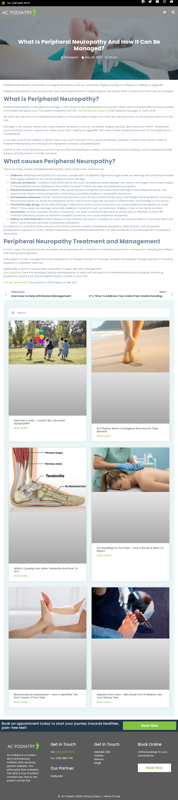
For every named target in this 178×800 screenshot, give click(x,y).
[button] (165, 12)
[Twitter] (152, 3)
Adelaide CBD (102, 752)
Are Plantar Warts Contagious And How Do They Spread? (127, 430)
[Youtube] (173, 3)
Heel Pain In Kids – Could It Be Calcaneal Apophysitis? (39, 422)
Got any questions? (15, 282)
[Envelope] (159, 3)
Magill (97, 763)
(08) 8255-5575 (65, 752)
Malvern (99, 759)
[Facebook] (144, 3)
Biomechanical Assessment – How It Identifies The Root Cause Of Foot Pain (46, 696)
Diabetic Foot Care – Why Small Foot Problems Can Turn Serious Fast (129, 696)
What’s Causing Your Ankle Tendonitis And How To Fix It (46, 570)
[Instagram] (166, 3)
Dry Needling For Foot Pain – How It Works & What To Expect (130, 549)
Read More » (21, 428)
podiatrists (15, 272)
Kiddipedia (57, 776)
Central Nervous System (92, 110)
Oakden (99, 755)
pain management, (134, 249)
